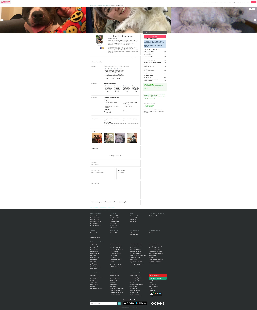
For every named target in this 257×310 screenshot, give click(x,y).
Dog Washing (114, 251)
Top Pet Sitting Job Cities (136, 284)
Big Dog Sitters (134, 248)
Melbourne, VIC (134, 216)
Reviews (92, 286)
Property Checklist (115, 279)
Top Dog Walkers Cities (116, 292)
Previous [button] (2, 20)
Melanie (112, 207)
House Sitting (94, 251)
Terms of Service (153, 286)
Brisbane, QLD (114, 216)
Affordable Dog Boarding (156, 259)
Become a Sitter (241, 2)
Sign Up (254, 2)
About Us (93, 275)
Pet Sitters (96, 207)
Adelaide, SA (113, 232)
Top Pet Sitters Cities (115, 290)
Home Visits (93, 259)
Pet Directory (113, 286)
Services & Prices (114, 275)
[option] (43, 20)
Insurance (151, 106)
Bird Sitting (113, 257)
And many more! (95, 237)
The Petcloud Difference (97, 277)
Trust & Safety (94, 282)
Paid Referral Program (96, 288)
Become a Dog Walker (136, 277)
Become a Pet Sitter (135, 275)
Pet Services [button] (206, 2)
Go (119, 303)
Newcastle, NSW (94, 219)
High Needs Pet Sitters (136, 244)
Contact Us (152, 290)
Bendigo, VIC (133, 221)
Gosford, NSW (94, 223)
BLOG (163, 303)
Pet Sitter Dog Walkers (155, 261)
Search (95, 5)
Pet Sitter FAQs (134, 292)
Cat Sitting (93, 255)
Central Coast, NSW (95, 225)
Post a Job (113, 277)
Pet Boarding (94, 246)
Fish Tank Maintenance (116, 249)
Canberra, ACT (153, 216)
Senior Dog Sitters (135, 257)
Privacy (151, 282)
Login (248, 2)
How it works (227, 2)
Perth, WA (132, 232)
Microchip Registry (115, 294)
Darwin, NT (152, 232)
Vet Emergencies (134, 294)
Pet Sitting (93, 248)
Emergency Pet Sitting (155, 246)
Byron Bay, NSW (94, 217)
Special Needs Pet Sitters (156, 253)
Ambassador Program (136, 296)
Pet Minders (152, 255)
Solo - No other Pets (154, 249)
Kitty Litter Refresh (115, 248)
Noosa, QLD (113, 219)
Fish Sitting (93, 268)
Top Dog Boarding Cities (117, 288)
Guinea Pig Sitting (95, 266)
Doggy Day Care (94, 253)
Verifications (113, 284)
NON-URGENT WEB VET (156, 278)
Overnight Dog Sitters (155, 248)
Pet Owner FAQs (114, 281)
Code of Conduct (134, 286)
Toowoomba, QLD (115, 221)
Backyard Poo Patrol (115, 246)
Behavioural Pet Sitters (155, 251)
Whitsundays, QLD (115, 225)
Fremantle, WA (134, 234)
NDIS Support (214, 2)
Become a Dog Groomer (136, 281)
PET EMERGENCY (154, 275)
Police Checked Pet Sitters (137, 263)
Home (91, 5)
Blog (234, 2)
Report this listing (135, 58)
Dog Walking (94, 249)
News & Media (94, 284)
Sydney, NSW (94, 216)
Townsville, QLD (114, 223)
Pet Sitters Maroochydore (104, 5)
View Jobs (132, 282)
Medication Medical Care (136, 246)
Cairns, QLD (113, 227)
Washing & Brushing (116, 259)
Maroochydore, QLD (105, 207)
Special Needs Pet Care (116, 265)
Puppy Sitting (94, 265)
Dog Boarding (94, 263)
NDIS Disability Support (116, 266)
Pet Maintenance (114, 263)
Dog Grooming (94, 257)
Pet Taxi (112, 261)
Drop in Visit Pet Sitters (136, 261)
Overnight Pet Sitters (135, 251)
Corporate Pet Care (115, 244)
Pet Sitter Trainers (154, 263)
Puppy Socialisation (115, 253)
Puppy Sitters (133, 259)
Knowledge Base (153, 281)
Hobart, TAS (93, 232)
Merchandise (133, 288)
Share (252, 8)
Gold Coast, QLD (114, 217)
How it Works (94, 279)
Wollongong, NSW (95, 221)
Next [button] (254, 20)
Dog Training (113, 255)
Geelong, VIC (133, 217)
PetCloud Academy (135, 290)
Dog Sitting (93, 244)
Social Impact (94, 281)
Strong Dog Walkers (135, 249)
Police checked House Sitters (138, 255)
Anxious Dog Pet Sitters (136, 265)
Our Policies (152, 284)
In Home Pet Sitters (154, 244)
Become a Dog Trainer (136, 279)
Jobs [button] (221, 2)
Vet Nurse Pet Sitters (135, 253)
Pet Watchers (153, 257)
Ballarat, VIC (133, 219)
